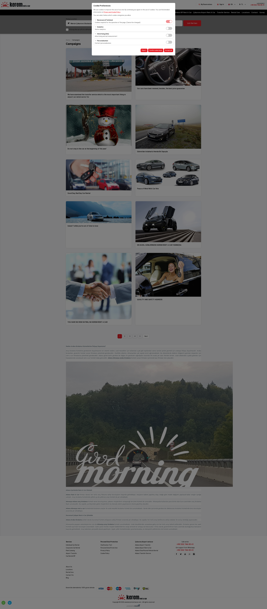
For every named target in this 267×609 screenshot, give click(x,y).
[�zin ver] (169, 28)
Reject (144, 50)
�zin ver (169, 28)
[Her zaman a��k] (169, 21)
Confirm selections (155, 50)
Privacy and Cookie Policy (112, 12)
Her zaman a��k (169, 21)
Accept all (168, 50)
